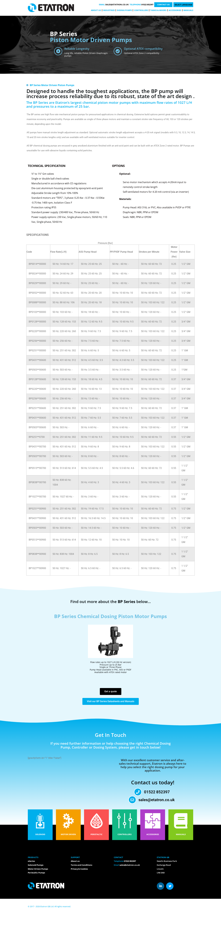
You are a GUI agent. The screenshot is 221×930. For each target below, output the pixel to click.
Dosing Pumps (124, 10)
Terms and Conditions (81, 865)
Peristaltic (96, 834)
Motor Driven (68, 834)
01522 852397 (147, 4)
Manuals (188, 10)
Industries (109, 10)
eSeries (31, 861)
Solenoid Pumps (35, 865)
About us (96, 10)
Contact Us (163, 4)
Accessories (175, 10)
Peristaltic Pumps (36, 872)
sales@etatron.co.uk (117, 4)
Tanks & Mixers (158, 10)
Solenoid (40, 834)
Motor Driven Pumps (38, 869)
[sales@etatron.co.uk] (132, 800)
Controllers (141, 10)
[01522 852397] (138, 792)
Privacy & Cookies (79, 869)
